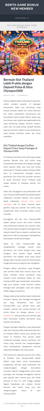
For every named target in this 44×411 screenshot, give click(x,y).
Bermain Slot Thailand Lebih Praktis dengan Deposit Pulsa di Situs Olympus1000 (19, 85)
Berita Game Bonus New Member (22, 6)
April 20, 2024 (9, 95)
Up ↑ (23, 406)
